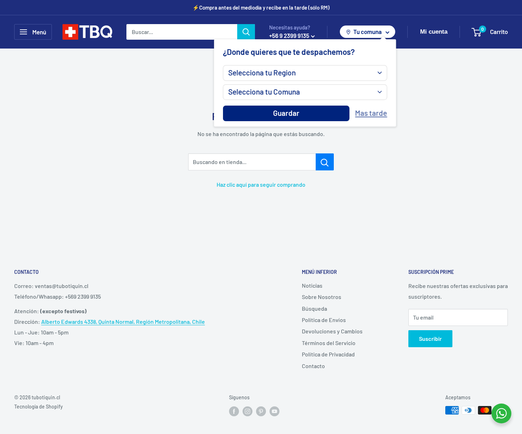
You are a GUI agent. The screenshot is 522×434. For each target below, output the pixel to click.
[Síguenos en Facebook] (234, 411)
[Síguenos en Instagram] (247, 411)
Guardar (286, 113)
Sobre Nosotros (321, 296)
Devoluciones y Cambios (332, 331)
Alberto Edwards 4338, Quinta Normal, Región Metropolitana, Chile (123, 321)
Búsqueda (314, 308)
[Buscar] (246, 32)
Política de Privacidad (328, 354)
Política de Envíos (324, 319)
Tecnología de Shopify (38, 407)
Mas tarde (371, 113)
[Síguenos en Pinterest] (261, 411)
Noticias (312, 285)
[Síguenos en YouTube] (274, 411)
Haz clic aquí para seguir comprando (261, 184)
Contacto (313, 365)
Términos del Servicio (328, 342)
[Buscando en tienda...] (325, 161)
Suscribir (430, 338)
